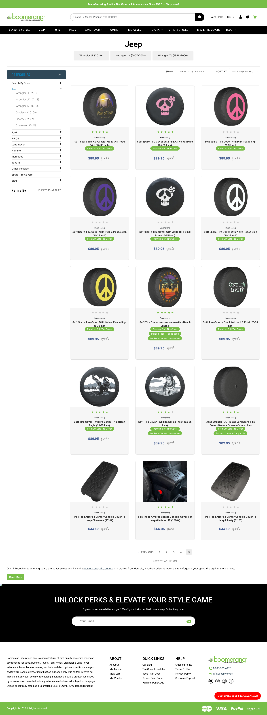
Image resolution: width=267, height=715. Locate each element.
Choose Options (99, 163)
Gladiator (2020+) (26, 112)
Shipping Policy (183, 664)
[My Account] (241, 16)
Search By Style (19, 29)
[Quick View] (99, 116)
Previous (146, 552)
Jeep (42, 29)
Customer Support (185, 678)
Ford (57, 29)
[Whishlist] (248, 16)
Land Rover (92, 29)
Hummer (114, 29)
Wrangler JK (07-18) (27, 99)
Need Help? (216, 17)
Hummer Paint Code (153, 682)
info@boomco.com (223, 673)
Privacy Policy (183, 673)
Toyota (154, 29)
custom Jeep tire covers (98, 568)
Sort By (221, 71)
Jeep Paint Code (151, 673)
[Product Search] (199, 17)
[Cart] (255, 16)
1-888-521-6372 (222, 668)
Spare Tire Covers (208, 29)
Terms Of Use (182, 669)
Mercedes (134, 29)
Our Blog (147, 664)
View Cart (115, 673)
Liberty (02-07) (25, 118)
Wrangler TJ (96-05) (28, 105)
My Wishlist (116, 678)
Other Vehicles (178, 29)
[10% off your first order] (188, 621)
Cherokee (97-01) (26, 125)
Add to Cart (163, 534)
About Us (114, 664)
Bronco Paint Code (152, 678)
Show (169, 71)
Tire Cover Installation (154, 669)
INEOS (72, 29)
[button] (36, 74)
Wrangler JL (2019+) (28, 92)
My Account (116, 669)
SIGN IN (230, 17)
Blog (229, 29)
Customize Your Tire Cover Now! (238, 695)
